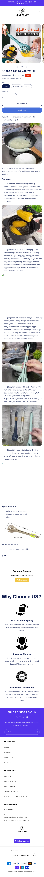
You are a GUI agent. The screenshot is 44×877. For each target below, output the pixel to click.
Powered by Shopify (29, 871)
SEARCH (7, 776)
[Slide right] (26, 67)
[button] (4, 12)
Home (6, 747)
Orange (16, 86)
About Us (7, 752)
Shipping (4, 78)
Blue (6, 86)
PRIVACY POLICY (11, 781)
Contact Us (8, 757)
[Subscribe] (37, 732)
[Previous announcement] (4, 3)
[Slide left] (17, 67)
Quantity (5, 91)
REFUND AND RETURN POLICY (16, 796)
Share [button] (6, 556)
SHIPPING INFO (10, 786)
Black (27, 86)
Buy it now (22, 110)
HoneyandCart (18, 871)
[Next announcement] (40, 3)
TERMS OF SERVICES (12, 791)
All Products (8, 762)
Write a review (22, 580)
